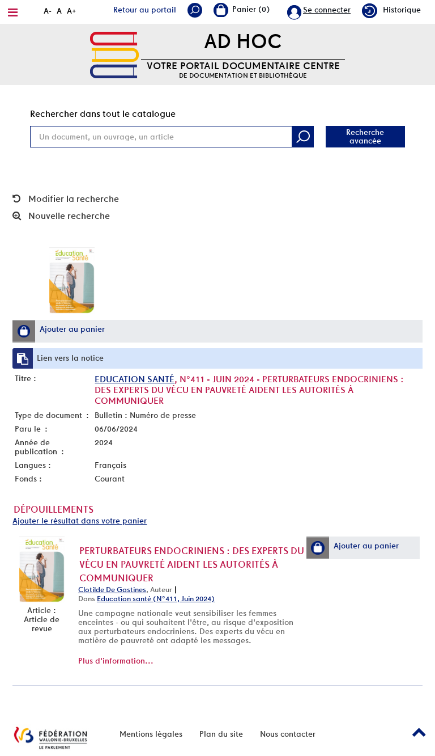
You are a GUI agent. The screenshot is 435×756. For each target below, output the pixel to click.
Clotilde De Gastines (112, 589)
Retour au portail (144, 9)
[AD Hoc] (114, 53)
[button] (23, 331)
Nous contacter (287, 733)
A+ (71, 10)
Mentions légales (151, 733)
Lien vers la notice (70, 357)
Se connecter (327, 9)
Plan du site (221, 733)
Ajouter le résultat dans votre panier (79, 520)
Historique (402, 9)
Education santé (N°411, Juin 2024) (156, 598)
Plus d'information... (115, 660)
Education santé (134, 379)
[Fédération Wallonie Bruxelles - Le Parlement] (50, 738)
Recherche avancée (365, 136)
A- (48, 10)
